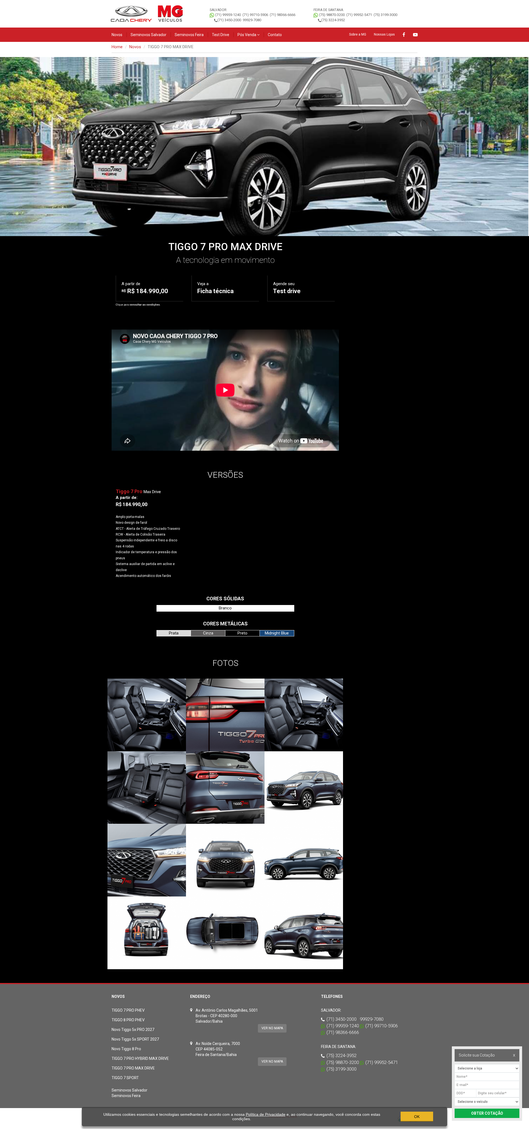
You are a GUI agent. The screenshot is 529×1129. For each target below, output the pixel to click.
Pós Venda (247, 35)
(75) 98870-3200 (332, 15)
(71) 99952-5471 (359, 15)
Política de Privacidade (265, 1114)
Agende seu (287, 288)
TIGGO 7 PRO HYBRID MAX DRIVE (140, 1058)
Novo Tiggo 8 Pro (126, 1049)
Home (117, 46)
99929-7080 (252, 20)
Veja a (215, 288)
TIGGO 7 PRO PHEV (128, 1010)
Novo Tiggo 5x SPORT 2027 (135, 1039)
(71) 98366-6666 (282, 15)
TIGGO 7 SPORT (125, 1078)
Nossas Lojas (384, 34)
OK (417, 1116)
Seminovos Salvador (148, 35)
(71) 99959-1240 (228, 15)
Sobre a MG (357, 34)
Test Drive (220, 35)
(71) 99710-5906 (255, 15)
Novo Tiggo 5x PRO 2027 (133, 1029)
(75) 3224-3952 (333, 20)
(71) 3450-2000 (229, 20)
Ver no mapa (272, 1028)
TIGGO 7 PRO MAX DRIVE (133, 1068)
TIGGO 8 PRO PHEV (128, 1020)
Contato (275, 35)
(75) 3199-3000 (385, 15)
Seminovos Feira (189, 35)
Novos (117, 35)
